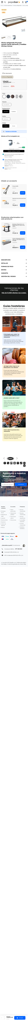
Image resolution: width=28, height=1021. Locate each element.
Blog (25, 564)
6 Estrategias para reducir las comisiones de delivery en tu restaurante (11, 336)
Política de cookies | (21, 562)
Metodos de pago (4, 515)
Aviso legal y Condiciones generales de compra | (12, 564)
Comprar (21, 1017)
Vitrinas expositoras (22, 517)
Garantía (3, 518)
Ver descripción (8, 73)
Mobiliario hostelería (22, 527)
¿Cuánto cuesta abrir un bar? (11, 398)
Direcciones (13, 520)
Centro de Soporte (3, 524)
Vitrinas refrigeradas (7, 77)
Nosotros (3, 522)
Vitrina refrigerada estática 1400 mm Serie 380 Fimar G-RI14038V (18, 239)
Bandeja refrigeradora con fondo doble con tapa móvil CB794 (18, 225)
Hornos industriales (22, 510)
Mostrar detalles (8, 157)
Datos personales (13, 510)
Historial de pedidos (13, 514)
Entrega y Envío (3, 512)
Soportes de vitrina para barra (11, 167)
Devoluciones (4, 520)
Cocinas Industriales (22, 524)
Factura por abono (13, 517)
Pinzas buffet (15, 186)
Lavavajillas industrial (22, 520)
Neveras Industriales (22, 514)
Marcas (3, 527)
